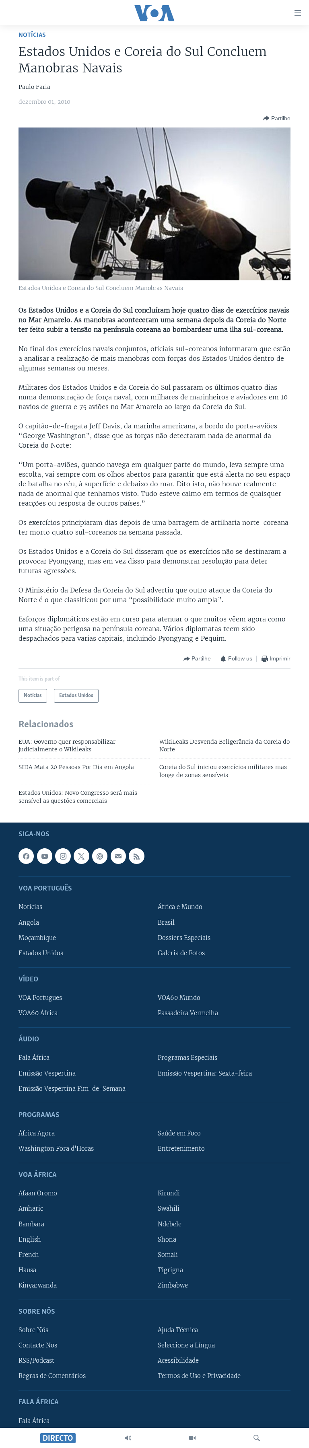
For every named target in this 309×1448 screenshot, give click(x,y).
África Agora (37, 1133)
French (29, 1255)
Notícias (32, 35)
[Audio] (128, 1438)
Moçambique (37, 938)
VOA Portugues (40, 998)
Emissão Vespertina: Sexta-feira (205, 1073)
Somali (168, 1255)
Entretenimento (181, 1148)
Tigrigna (170, 1270)
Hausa (27, 1270)
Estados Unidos (41, 953)
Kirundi (169, 1193)
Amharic (31, 1209)
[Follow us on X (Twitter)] (81, 856)
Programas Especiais (187, 1058)
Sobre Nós (33, 1330)
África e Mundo (180, 907)
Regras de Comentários (52, 1376)
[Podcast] (99, 856)
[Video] (192, 1438)
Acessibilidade (178, 1360)
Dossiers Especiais (184, 938)
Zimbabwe (173, 1285)
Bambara (31, 1224)
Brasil (166, 922)
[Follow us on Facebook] (26, 856)
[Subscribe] (118, 856)
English (30, 1239)
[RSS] (136, 856)
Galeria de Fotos (181, 953)
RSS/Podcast (36, 1360)
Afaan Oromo (38, 1193)
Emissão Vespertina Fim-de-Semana (72, 1088)
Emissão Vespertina (47, 1073)
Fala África (34, 1058)
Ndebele (169, 1224)
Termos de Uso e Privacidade (199, 1376)
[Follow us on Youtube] (44, 856)
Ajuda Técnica (178, 1330)
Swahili (168, 1209)
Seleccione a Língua (186, 1345)
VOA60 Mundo (179, 998)
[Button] (276, 118)
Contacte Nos (38, 1345)
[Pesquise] (257, 1438)
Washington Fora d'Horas (56, 1148)
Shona (167, 1239)
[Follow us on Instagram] (62, 856)
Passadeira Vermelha (188, 1013)
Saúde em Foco (179, 1133)
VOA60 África (38, 1013)
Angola (29, 922)
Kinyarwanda (38, 1285)
